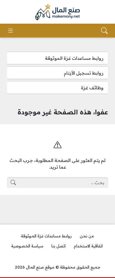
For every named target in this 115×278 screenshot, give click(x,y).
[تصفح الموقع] (10, 30)
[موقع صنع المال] (57, 12)
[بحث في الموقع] (104, 30)
